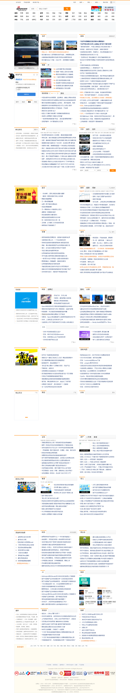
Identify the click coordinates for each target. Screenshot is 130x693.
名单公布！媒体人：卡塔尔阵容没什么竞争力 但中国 (58, 111)
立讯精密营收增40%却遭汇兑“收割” (104, 194)
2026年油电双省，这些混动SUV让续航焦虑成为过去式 (59, 616)
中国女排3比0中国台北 (89, 617)
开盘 (94, 451)
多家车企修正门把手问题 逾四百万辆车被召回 (56, 624)
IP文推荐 (83, 259)
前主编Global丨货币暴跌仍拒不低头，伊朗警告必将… (59, 54)
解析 (107, 132)
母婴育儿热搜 (84, 327)
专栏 (73, 13)
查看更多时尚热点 (22, 563)
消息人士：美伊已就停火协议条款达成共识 (55, 52)
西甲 (48, 132)
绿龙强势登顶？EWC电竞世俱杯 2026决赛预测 (95, 373)
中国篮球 (54, 132)
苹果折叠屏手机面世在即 (62, 303)
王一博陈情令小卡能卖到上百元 (52, 209)
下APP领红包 (70, 161)
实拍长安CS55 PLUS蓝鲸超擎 (102, 138)
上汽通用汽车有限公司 (23, 87)
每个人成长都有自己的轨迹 (101, 339)
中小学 (42, 482)
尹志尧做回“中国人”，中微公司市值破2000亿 (98, 467)
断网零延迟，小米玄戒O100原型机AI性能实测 (56, 589)
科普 (81, 498)
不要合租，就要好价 (105, 469)
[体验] (82, 314)
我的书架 (81, 235)
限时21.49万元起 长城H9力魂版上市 (91, 162)
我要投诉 (26, 94)
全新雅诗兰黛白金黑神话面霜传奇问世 (54, 544)
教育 (43, 479)
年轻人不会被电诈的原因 (89, 625)
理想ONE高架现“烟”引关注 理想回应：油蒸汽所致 (57, 309)
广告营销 (48, 664)
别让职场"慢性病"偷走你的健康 (64, 485)
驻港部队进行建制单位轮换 (64, 85)
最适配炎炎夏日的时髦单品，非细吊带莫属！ (56, 550)
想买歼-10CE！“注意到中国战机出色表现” (93, 81)
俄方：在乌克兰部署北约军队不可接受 (54, 248)
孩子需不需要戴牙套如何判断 (102, 487)
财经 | (82, 92)
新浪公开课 (20, 479)
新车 (60, 19)
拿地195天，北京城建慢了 (88, 103)
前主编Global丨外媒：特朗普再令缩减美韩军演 (95, 119)
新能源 (85, 132)
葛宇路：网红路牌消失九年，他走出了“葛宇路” (56, 381)
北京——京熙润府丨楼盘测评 (93, 459)
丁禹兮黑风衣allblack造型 (26, 545)
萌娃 (81, 511)
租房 (83, 440)
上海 (106, 16)
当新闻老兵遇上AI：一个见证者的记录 (54, 240)
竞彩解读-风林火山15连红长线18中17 (54, 161)
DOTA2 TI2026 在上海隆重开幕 (90, 384)
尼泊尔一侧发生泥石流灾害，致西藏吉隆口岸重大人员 (59, 119)
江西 (76, 646)
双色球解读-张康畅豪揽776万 (51, 164)
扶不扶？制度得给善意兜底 (88, 73)
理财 (93, 188)
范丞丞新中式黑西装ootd (25, 542)
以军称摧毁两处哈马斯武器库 (51, 264)
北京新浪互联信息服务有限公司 (86, 683)
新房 (80, 440)
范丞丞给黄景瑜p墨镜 (24, 547)
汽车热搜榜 (112, 129)
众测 (27, 19)
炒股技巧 (103, 191)
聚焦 (81, 248)
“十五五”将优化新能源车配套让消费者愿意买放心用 (58, 632)
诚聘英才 (62, 664)
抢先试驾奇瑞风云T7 (99, 149)
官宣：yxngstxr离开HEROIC (89, 363)
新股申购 (97, 191)
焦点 (94, 445)
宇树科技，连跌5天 (48, 368)
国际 (34, 13)
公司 (81, 467)
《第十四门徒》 (92, 264)
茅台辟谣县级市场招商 (89, 633)
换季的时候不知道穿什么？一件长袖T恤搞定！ (56, 537)
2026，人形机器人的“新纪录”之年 (52, 319)
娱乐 (43, 188)
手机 (21, 19)
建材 (94, 440)
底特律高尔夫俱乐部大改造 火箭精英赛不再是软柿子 (96, 564)
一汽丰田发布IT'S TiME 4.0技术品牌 (95, 113)
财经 (82, 188)
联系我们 (55, 664)
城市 (99, 16)
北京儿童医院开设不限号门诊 (94, 506)
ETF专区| (83, 100)
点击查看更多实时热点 (88, 641)
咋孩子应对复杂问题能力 (106, 495)
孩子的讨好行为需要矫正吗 (101, 490)
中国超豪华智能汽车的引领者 (51, 635)
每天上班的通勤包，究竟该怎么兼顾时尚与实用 (57, 558)
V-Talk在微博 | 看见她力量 (101, 331)
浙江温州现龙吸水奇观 (63, 80)
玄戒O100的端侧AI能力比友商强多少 (53, 586)
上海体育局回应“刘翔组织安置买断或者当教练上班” (96, 78)
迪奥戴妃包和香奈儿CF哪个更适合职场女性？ (56, 463)
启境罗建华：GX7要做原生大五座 (52, 121)
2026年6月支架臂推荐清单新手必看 (95, 309)
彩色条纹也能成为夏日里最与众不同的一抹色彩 (57, 552)
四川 (44, 646)
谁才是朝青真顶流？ (103, 443)
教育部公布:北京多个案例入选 (63, 492)
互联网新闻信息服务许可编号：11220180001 (64, 683)
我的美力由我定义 (51, 440)
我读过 (89, 235)
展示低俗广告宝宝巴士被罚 (92, 509)
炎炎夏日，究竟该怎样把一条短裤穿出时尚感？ (57, 539)
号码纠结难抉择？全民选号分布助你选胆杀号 (56, 97)
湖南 (61, 646)
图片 (113, 132)
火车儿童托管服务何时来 (100, 485)
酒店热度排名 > (102, 588)
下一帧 (37, 75)
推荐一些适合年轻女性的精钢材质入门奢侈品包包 (57, 445)
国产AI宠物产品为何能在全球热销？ (53, 591)
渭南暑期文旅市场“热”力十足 (89, 54)
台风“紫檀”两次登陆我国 (63, 69)
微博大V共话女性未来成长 (101, 334)
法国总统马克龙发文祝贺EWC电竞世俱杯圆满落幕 (96, 365)
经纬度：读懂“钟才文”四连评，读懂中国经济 (94, 49)
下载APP (81, 191)
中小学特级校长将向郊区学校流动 (52, 511)
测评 (81, 459)
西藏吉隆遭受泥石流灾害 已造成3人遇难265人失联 (96, 70)
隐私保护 (54, 677)
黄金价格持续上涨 (87, 638)
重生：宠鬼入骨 (89, 251)
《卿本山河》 (91, 262)
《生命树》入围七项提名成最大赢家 (53, 193)
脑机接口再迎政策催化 (61, 301)
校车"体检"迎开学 (47, 495)
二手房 (73, 19)
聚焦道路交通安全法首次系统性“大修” (53, 627)
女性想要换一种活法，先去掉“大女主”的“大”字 (56, 473)
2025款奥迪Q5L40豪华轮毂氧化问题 (25, 84)
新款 (29, 102)
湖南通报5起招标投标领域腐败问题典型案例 (55, 379)
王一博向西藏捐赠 (47, 201)
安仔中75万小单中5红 (67, 164)
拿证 (94, 448)
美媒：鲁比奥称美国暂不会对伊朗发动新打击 (56, 245)
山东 (83, 646)
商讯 (43, 392)
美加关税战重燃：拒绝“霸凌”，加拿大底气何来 (95, 86)
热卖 (23, 102)
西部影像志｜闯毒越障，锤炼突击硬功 (54, 261)
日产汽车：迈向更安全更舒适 (102, 135)
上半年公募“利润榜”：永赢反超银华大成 (99, 100)
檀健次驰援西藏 (47, 199)
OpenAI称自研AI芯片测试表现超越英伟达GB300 (57, 306)
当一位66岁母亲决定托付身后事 (52, 387)
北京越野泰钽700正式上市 (101, 143)
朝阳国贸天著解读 (102, 448)
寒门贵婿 (98, 270)
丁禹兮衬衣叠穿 (23, 553)
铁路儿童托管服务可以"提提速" (51, 509)
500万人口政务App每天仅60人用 (92, 614)
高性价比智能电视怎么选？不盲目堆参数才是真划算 (96, 381)
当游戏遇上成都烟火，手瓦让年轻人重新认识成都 (96, 368)
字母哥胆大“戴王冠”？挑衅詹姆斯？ (53, 113)
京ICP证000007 (74, 677)
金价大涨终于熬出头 (88, 630)
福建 (48, 646)
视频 (43, 65)
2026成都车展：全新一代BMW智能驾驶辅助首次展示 (97, 157)
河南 (41, 646)
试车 (102, 132)
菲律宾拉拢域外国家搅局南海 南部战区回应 (55, 242)
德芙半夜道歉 (97, 199)
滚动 (63, 93)
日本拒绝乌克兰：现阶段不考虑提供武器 (54, 272)
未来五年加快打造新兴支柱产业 (92, 619)
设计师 (98, 440)
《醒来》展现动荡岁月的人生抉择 (52, 196)
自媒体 (82, 506)
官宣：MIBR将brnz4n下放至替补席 (54, 337)
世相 (43, 349)
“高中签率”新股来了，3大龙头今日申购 (96, 95)
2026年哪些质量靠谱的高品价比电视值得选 (94, 379)
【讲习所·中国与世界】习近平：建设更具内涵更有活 (58, 108)
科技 (43, 289)
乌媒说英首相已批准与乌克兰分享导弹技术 (55, 266)
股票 (21, 16)
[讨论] (82, 306)
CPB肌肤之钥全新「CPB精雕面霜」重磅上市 (56, 560)
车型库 (89, 132)
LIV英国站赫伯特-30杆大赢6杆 (102, 542)
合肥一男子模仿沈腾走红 (49, 204)
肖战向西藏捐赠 (47, 207)
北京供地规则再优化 (103, 445)
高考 (80, 16)
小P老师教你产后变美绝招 (92, 501)
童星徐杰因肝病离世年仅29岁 (51, 217)
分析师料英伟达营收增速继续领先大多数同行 (94, 108)
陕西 (65, 646)
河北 (55, 646)
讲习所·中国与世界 (105, 44)
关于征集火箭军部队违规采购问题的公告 (54, 256)
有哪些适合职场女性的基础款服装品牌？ (54, 455)
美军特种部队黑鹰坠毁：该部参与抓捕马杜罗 (56, 237)
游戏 (43, 327)
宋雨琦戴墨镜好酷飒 (24, 561)
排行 (59, 132)
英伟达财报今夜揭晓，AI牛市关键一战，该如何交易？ (97, 226)
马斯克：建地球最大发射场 (62, 298)
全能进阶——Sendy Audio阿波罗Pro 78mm (97, 322)
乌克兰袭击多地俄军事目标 (50, 250)
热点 (94, 443)
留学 (73, 16)
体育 (43, 129)
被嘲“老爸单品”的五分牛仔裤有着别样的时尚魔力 (57, 566)
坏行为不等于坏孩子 (91, 495)
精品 (85, 13)
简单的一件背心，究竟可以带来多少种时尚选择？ (57, 547)
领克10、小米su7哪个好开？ (51, 613)
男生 (81, 254)
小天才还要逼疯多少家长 (89, 622)
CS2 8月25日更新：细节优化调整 (90, 357)
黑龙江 (69, 646)
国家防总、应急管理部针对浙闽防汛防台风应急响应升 (59, 116)
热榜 (82, 610)
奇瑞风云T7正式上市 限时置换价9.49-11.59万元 (95, 165)
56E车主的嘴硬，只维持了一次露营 (53, 629)
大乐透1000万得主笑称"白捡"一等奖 (53, 167)
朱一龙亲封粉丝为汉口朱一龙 (51, 220)
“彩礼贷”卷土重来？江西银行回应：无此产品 (56, 365)
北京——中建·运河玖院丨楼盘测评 (95, 462)
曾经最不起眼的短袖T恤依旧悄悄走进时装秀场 (56, 555)
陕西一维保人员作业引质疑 (64, 72)
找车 (93, 129)
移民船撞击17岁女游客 (63, 88)
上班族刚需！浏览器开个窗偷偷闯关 (91, 121)
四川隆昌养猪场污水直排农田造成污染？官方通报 (57, 373)
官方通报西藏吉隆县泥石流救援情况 (53, 360)
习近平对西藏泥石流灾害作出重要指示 (92, 41)
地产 (86, 440)
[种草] (82, 322)
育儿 (60, 16)
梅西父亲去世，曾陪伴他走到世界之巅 (26, 138)
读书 (85, 16)
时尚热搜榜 (73, 532)
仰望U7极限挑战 (98, 146)
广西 (86, 646)
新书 (81, 267)
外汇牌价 (92, 191)
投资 (113, 13)
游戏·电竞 (83, 349)
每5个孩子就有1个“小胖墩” (92, 503)
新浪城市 (20, 647)
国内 (27, 13)
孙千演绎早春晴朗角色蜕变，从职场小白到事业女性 (58, 458)
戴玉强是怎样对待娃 (107, 501)
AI (43, 572)
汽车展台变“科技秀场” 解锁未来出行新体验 (55, 621)
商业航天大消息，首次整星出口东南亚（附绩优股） (96, 97)
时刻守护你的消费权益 (29, 79)
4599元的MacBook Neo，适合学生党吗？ (97, 306)
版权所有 (66, 677)
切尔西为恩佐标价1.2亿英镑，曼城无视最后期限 (57, 135)
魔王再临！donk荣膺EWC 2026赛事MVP (93, 371)
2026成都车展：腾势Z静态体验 (90, 159)
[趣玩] (82, 309)
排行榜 (81, 132)
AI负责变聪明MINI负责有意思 (102, 154)
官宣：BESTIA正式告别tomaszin (53, 334)
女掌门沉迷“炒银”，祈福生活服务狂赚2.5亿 (98, 464)
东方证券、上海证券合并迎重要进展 (104, 202)
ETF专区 (111, 191)
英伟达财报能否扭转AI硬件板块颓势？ (54, 599)
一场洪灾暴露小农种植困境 (64, 77)
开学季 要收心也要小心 (61, 487)
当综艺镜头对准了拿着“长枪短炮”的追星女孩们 (56, 542)
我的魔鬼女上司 (99, 251)
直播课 (82, 495)
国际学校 (50, 482)
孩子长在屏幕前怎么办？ (100, 492)
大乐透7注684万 (70, 167)
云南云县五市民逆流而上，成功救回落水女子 (94, 89)
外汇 (34, 16)
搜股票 (113, 188)
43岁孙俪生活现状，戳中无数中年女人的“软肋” (56, 468)
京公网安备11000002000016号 (84, 690)
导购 (96, 132)
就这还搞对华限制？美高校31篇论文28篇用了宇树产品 (97, 84)
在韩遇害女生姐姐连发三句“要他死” (53, 371)
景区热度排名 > (84, 588)
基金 (27, 16)
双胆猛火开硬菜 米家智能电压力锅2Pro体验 (98, 314)
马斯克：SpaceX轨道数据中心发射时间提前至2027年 (58, 317)
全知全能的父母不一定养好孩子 (103, 337)
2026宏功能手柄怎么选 (50, 339)
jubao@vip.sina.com (79, 679)
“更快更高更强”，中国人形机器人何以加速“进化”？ (96, 46)
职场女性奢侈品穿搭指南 (49, 453)
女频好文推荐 (84, 270)
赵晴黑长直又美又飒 (24, 537)
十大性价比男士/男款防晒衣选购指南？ (96, 317)
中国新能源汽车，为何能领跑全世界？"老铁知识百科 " (59, 640)
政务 (113, 16)
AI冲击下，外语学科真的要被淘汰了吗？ (54, 602)
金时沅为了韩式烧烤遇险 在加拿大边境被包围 (94, 561)
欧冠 (50, 132)
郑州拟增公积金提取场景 (92, 272)
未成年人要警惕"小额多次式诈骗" (52, 514)
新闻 (82, 36)
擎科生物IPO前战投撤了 (105, 103)
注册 (76, 664)
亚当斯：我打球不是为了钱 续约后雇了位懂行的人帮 (58, 105)
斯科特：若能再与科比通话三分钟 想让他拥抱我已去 (58, 103)
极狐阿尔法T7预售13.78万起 (102, 140)
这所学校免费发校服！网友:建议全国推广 (55, 506)
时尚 (47, 16)
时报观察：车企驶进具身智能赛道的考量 (54, 311)
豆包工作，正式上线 (60, 295)
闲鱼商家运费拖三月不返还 (56, 314)
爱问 (113, 392)
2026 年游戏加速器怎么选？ (52, 331)
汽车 (81, 113)
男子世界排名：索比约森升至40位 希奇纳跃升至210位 (97, 548)
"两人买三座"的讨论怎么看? (50, 498)
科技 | (82, 105)
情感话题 (43, 440)
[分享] (82, 319)
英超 (53, 13)
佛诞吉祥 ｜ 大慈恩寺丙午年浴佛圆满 (26, 634)
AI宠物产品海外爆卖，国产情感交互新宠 (54, 596)
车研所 (18, 290)
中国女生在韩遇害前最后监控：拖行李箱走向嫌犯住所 (97, 76)
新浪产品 (19, 75)
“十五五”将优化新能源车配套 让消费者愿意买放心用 (58, 637)
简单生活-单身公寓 (92, 469)
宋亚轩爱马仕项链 (23, 550)
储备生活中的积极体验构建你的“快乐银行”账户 (56, 269)
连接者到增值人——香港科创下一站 (91, 68)
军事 (21, 13)
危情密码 (100, 254)
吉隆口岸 (84, 627)
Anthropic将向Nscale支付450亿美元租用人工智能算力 (59, 594)
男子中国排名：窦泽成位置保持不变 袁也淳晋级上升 (96, 550)
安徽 (73, 646)
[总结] (82, 311)
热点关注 (19, 393)
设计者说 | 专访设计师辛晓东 (93, 472)
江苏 (51, 646)
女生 (81, 251)
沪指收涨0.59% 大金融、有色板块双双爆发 (98, 92)
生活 (81, 509)
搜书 (113, 232)
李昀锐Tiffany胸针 (23, 555)
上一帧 (34, 75)
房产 (82, 437)
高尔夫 (82, 532)
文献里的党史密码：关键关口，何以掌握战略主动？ (96, 52)
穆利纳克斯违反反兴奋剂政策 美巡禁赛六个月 (94, 566)
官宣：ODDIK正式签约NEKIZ (89, 387)
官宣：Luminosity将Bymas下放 (90, 360)
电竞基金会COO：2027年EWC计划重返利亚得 (95, 355)
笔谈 (106, 251)
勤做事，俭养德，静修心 (23, 626)
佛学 (17, 610)
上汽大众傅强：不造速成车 (101, 151)
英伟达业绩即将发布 (65, 57)
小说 (86, 235)
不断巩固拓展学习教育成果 (62, 490)
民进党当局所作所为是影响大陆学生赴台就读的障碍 (58, 501)
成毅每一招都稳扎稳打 (49, 212)
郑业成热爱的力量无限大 (49, 215)
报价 (47, 19)
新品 (81, 454)
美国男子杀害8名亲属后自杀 (65, 83)
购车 (88, 129)
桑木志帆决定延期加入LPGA (102, 537)
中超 (60, 13)
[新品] (82, 317)
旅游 (82, 572)
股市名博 (87, 191)
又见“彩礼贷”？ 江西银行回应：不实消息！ (93, 220)
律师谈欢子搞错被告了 (49, 225)
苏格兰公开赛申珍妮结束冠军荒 (103, 539)
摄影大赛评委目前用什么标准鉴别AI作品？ (55, 604)
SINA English (70, 664)
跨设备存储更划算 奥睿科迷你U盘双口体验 (97, 319)
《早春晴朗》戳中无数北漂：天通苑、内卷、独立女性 (59, 450)
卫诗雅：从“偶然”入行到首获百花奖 (53, 222)
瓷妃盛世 (92, 270)
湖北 (58, 646)
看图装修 (90, 440)
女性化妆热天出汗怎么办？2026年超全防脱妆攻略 (57, 447)
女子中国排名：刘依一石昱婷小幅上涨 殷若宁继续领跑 (97, 556)
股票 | (82, 95)
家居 (80, 19)
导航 (113, 19)
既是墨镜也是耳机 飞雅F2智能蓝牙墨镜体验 (98, 311)
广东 (38, 646)
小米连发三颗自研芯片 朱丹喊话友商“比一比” (94, 111)
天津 (34, 646)
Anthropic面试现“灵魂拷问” (92, 105)
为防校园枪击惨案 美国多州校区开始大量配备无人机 (58, 503)
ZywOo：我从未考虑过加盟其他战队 (91, 376)
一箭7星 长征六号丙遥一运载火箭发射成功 (55, 258)
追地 (81, 457)
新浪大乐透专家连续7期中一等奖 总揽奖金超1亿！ (58, 100)
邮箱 (99, 19)
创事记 (34, 19)
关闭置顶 (112, 2)
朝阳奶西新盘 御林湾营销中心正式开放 (96, 454)
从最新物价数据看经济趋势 (50, 57)
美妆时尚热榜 (20, 532)
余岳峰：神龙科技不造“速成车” (90, 167)
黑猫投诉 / (19, 79)
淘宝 (35, 102)
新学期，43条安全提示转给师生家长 (95, 511)
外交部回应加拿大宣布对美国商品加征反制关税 (95, 212)
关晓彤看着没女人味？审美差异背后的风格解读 (57, 442)
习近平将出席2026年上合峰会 (89, 44)
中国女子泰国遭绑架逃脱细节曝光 (52, 376)
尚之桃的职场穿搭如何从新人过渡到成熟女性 (56, 460)
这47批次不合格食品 (106, 272)
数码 (82, 289)
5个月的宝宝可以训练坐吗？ (93, 498)
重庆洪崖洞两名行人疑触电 (64, 74)
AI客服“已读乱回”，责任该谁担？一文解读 (55, 384)
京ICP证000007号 (84, 688)
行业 (80, 575)
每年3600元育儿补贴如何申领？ (94, 514)
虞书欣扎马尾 (22, 539)
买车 (53, 19)
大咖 (81, 501)
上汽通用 (18, 89)
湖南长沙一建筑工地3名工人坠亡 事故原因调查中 (57, 357)
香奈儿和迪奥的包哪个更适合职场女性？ (54, 465)
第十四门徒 (94, 254)
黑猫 (106, 13)
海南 (79, 646)
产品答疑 (81, 664)
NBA (47, 13)
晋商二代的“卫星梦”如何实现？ (102, 196)
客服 (106, 19)
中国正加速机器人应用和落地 (89, 65)
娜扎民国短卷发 (23, 558)
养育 (81, 503)
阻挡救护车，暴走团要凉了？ (51, 363)
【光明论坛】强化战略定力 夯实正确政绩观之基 (95, 57)
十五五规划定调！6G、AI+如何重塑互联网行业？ (57, 584)
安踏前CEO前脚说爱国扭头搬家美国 (93, 635)
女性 (53, 16)
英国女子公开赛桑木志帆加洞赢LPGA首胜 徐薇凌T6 (96, 558)
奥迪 (17, 82)
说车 (99, 132)
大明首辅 (87, 254)
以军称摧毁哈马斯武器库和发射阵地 (53, 253)
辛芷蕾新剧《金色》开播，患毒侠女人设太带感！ (57, 470)
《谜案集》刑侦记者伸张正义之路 (97, 259)
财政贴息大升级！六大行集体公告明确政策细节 (95, 207)
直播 (99, 13)
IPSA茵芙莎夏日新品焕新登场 (51, 563)
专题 (80, 13)
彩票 (85, 19)
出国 (46, 482)
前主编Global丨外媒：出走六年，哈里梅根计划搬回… (59, 60)
